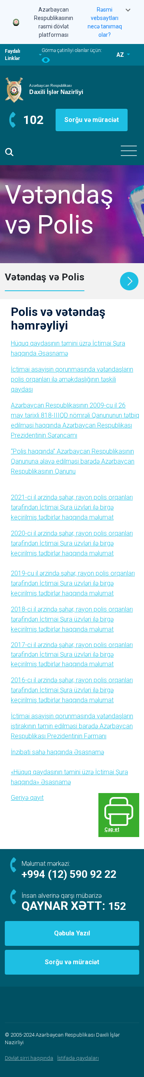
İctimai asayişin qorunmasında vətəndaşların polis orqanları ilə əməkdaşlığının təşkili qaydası (72, 379)
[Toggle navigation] (128, 150)
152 (117, 906)
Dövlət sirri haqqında (29, 1058)
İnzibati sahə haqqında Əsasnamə (57, 752)
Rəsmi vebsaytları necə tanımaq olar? (105, 22)
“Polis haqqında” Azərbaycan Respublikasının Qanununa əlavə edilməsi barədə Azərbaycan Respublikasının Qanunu (72, 461)
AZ (120, 55)
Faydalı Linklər (12, 54)
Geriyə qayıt (27, 797)
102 (33, 120)
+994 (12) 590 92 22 (69, 874)
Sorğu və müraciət (91, 120)
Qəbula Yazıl (72, 933)
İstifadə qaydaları (78, 1058)
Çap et (111, 829)
